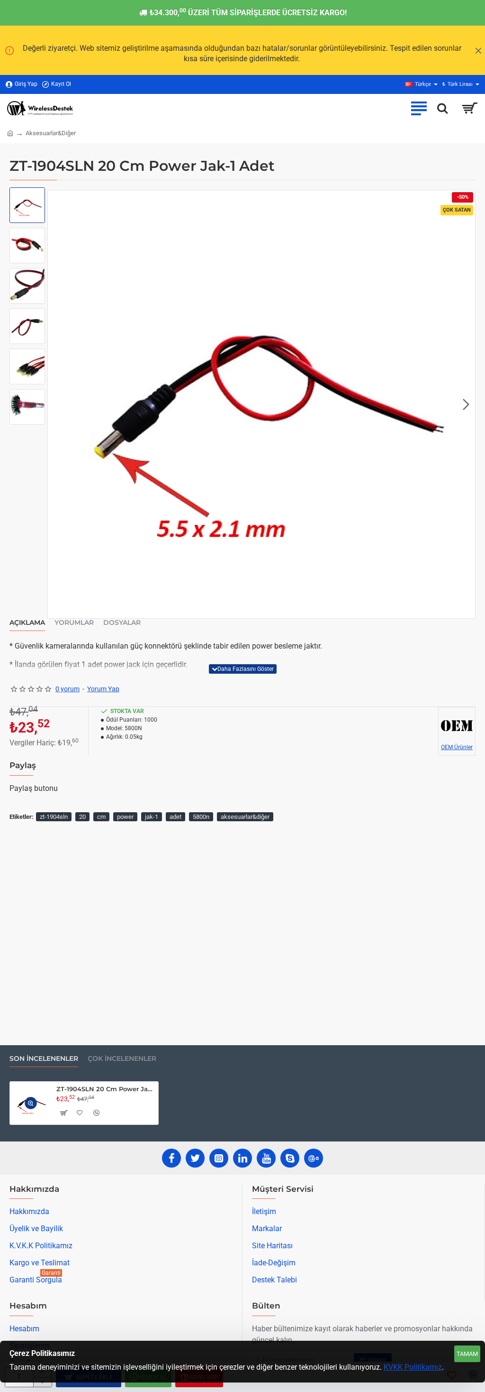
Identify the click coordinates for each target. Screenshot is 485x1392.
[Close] (478, 50)
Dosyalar (122, 623)
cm (101, 816)
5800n (201, 816)
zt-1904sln (54, 816)
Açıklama (27, 623)
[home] (10, 133)
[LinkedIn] (242, 1158)
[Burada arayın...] (442, 108)
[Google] (313, 1158)
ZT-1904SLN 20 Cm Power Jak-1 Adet (105, 1089)
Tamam (467, 1353)
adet (175, 816)
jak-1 (151, 816)
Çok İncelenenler (122, 1059)
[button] (56, 404)
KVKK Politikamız (413, 1367)
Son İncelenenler (43, 1059)
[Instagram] (218, 1158)
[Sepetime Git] (469, 108)
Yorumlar (74, 623)
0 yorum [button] (67, 689)
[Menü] (419, 108)
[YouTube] (266, 1158)
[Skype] (289, 1158)
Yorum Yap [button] (103, 689)
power (125, 816)
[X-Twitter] (195, 1158)
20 (82, 816)
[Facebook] (171, 1158)
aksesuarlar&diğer (245, 816)
